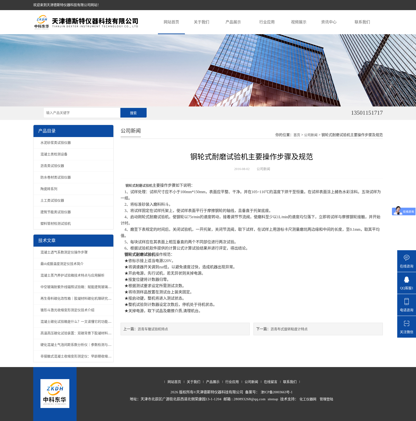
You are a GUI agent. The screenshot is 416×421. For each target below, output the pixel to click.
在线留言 (270, 382)
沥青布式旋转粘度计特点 (289, 329)
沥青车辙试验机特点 (153, 329)
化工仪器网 (307, 399)
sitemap (273, 399)
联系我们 (362, 22)
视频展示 (298, 22)
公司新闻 (311, 135)
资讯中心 (329, 22)
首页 (296, 135)
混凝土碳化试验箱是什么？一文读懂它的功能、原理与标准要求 (87, 321)
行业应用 (267, 22)
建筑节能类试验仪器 (55, 212)
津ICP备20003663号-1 (276, 392)
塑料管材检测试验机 (55, 223)
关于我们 (201, 22)
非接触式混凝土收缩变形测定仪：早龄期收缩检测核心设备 (84, 356)
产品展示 (233, 22)
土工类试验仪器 (52, 200)
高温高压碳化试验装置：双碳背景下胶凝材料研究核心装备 (84, 333)
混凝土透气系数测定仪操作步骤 (64, 252)
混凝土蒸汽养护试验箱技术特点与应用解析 (72, 275)
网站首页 (171, 22)
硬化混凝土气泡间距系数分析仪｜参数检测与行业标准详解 (84, 345)
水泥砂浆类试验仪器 (55, 143)
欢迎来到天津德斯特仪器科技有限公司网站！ (67, 5)
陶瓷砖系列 (48, 189)
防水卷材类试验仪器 (55, 177)
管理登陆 (326, 399)
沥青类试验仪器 (52, 166)
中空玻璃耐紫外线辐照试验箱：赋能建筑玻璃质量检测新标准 (85, 287)
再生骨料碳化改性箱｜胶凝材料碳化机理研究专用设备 (80, 298)
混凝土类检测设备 (53, 154)
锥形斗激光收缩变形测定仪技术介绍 (67, 310)
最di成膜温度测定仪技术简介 (62, 264)
